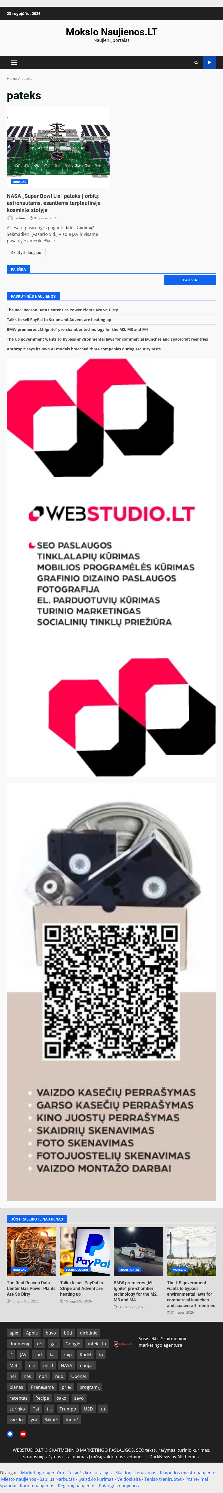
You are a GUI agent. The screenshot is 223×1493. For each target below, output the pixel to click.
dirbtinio (89, 1333)
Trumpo (68, 1409)
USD (88, 1409)
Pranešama (42, 1387)
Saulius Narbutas (57, 1479)
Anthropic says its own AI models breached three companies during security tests (84, 348)
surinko (17, 1409)
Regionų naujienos (76, 1486)
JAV (23, 1355)
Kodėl (85, 1355)
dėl (40, 1344)
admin (20, 218)
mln (31, 1365)
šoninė (72, 1420)
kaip (67, 1355)
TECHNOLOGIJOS (77, 1270)
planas (16, 1387)
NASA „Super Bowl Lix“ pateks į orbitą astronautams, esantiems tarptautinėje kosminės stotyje (58, 147)
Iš (11, 1355)
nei (13, 1376)
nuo (59, 1376)
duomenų (19, 1344)
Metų (15, 1365)
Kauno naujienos (37, 1486)
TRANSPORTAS (129, 1270)
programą (89, 1387)
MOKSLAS (19, 182)
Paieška (18, 269)
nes (27, 1376)
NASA (66, 1365)
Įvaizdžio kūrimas (96, 1479)
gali (54, 1344)
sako (61, 1398)
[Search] (196, 62)
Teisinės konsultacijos (90, 1473)
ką (101, 1355)
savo (79, 1398)
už (103, 1409)
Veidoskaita (129, 1479)
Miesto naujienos (18, 1479)
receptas (18, 1398)
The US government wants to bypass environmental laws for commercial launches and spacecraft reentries (107, 339)
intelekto (97, 1344)
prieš (67, 1387)
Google (73, 1344)
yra (34, 1420)
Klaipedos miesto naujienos (188, 1473)
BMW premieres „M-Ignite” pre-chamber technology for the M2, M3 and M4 (77, 329)
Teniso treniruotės (163, 1479)
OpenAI (78, 1376)
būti (68, 1333)
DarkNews (159, 1457)
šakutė (51, 1420)
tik (49, 1409)
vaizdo (16, 1420)
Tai (36, 1409)
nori (43, 1376)
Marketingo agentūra (42, 1473)
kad (38, 1355)
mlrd (48, 1365)
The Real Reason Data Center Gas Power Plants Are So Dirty (62, 309)
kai (52, 1355)
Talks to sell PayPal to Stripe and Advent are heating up (59, 319)
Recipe (42, 1398)
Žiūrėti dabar (209, 62)
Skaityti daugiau (26, 252)
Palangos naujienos (119, 1486)
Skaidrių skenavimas (135, 1473)
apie (14, 1333)
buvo (51, 1333)
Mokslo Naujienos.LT (111, 32)
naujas (87, 1365)
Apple (32, 1333)
